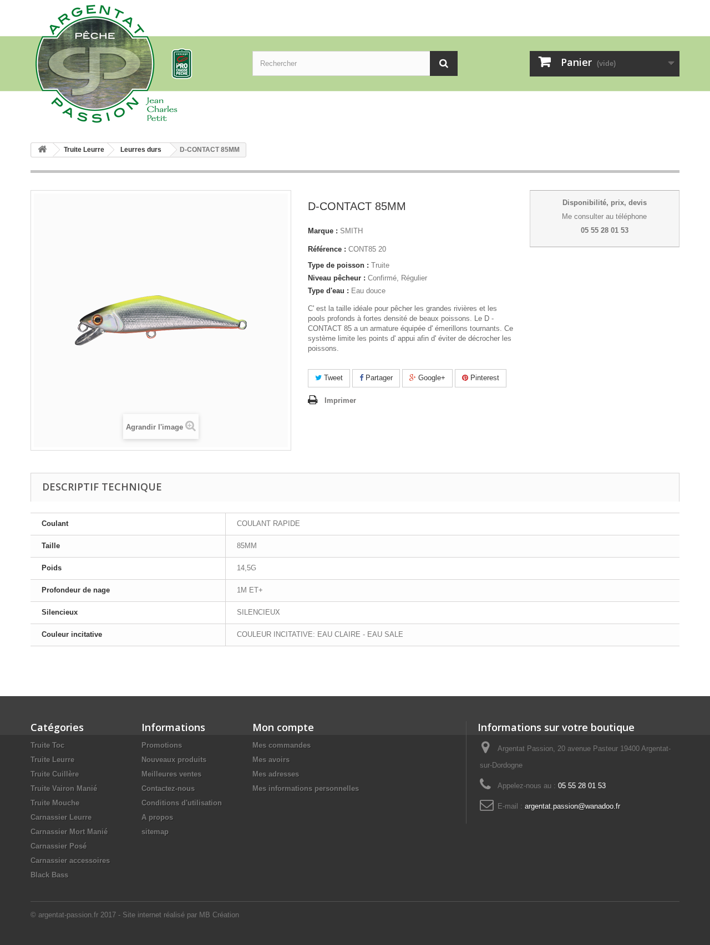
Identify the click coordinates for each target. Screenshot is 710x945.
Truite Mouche (55, 803)
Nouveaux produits (173, 759)
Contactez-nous (168, 788)
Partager (378, 378)
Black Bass (49, 875)
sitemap (155, 831)
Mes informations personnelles (305, 788)
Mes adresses (275, 774)
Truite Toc (47, 745)
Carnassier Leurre (61, 817)
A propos (157, 817)
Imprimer (340, 400)
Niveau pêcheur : (337, 278)
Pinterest (483, 378)
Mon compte (283, 727)
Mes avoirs (271, 759)
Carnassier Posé (59, 846)
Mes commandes (281, 745)
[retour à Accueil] (42, 150)
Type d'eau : (328, 291)
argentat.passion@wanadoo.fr (572, 806)
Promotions (161, 745)
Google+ (430, 378)
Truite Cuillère (55, 774)
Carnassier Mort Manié (69, 831)
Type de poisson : (338, 265)
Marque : (323, 231)
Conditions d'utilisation (181, 803)
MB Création (219, 915)
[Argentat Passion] (133, 63)
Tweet (332, 378)
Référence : (327, 249)
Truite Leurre (52, 759)
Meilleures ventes (171, 774)
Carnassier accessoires (70, 860)
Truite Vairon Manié (64, 788)
